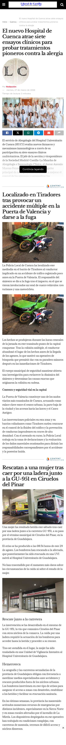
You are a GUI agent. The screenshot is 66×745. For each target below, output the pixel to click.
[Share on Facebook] (7, 132)
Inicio (4, 22)
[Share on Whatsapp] (28, 132)
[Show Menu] (3, 4)
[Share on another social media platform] (59, 132)
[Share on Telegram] (38, 132)
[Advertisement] (33, 737)
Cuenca (13, 22)
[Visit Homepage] (33, 5)
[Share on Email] (49, 132)
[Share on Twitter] (18, 132)
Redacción (11, 86)
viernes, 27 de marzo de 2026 (20, 90)
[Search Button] (62, 4)
